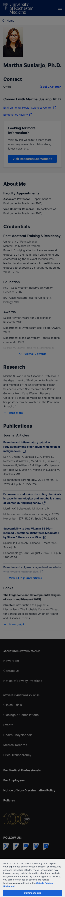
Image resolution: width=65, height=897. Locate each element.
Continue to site (32, 892)
